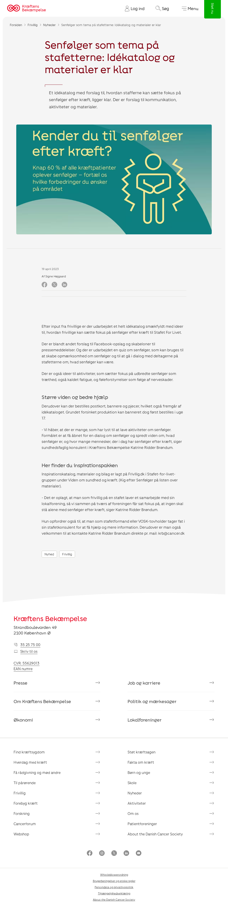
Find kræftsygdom (29, 752)
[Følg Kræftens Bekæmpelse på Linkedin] (126, 853)
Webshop (21, 834)
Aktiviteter (137, 803)
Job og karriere (144, 682)
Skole (132, 783)
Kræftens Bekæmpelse (50, 618)
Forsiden (16, 25)
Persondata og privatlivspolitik (114, 887)
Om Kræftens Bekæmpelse (42, 701)
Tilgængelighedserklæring (114, 893)
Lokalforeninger (145, 719)
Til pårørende (25, 783)
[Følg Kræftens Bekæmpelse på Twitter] (114, 853)
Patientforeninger (142, 824)
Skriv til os (28, 651)
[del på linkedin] (64, 285)
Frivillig (33, 25)
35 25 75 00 (30, 644)
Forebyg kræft (26, 803)
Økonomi (23, 719)
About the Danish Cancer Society (155, 834)
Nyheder (49, 25)
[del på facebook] (44, 285)
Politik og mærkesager (152, 701)
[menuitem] (133, 8)
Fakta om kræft (141, 762)
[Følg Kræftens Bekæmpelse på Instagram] (102, 853)
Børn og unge (139, 772)
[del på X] (54, 285)
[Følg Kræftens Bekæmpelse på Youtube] (138, 853)
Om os (133, 813)
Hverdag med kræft (30, 762)
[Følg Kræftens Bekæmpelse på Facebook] (89, 853)
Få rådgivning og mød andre (37, 772)
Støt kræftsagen (141, 752)
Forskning (22, 813)
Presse (20, 682)
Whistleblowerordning (114, 874)
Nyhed (49, 554)
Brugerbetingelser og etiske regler (114, 880)
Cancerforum (25, 824)
